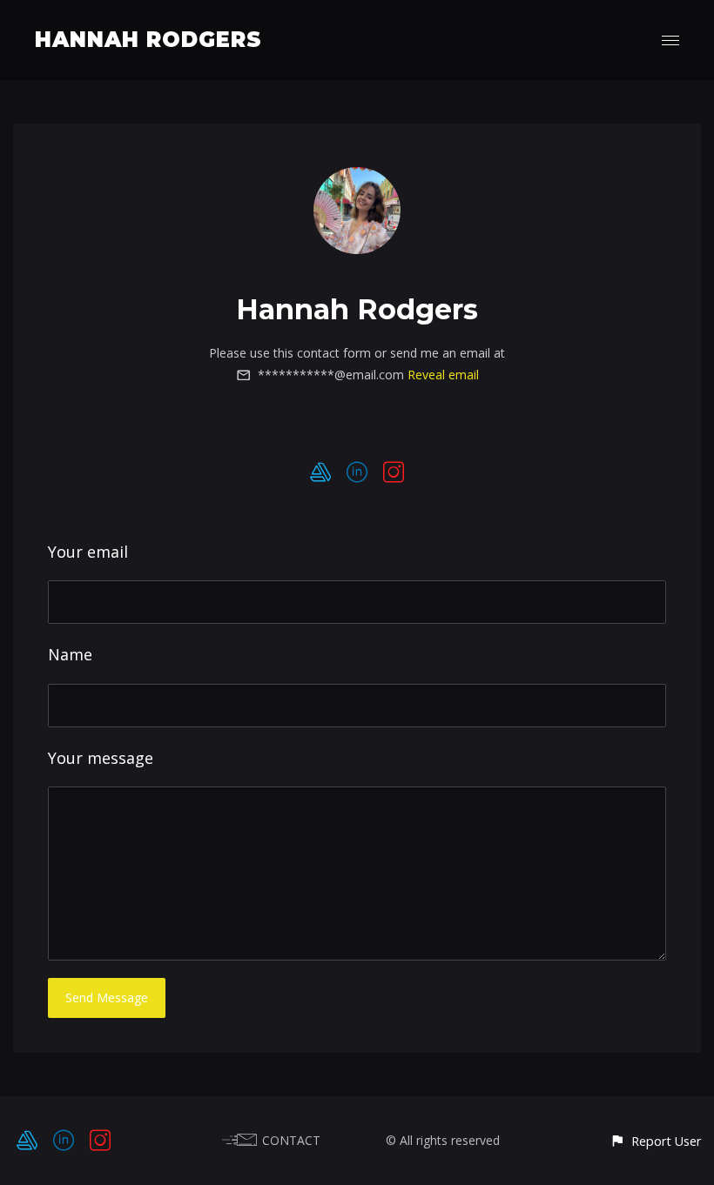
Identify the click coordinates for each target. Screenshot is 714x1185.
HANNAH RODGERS (148, 39)
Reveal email (443, 374)
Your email (88, 551)
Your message (100, 757)
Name (70, 654)
